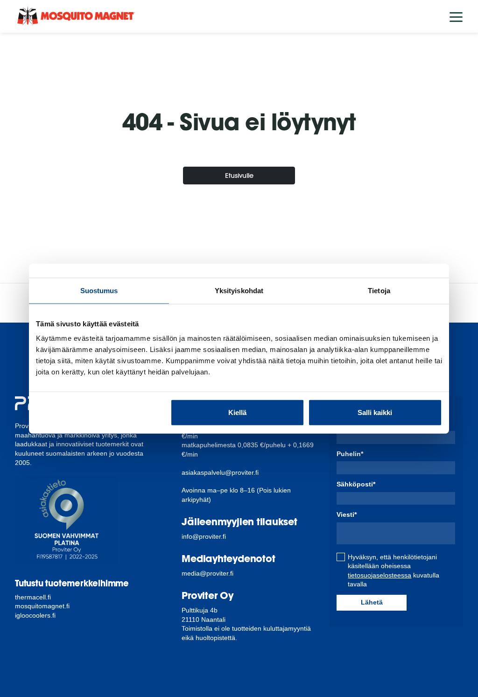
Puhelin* (350, 454)
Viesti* (347, 514)
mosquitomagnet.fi (42, 606)
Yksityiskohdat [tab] (239, 290)
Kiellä (237, 412)
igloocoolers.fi (35, 615)
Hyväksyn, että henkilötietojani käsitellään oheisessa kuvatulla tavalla (393, 570)
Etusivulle (239, 175)
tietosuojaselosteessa (379, 575)
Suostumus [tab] (99, 290)
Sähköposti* (356, 484)
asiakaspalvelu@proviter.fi (220, 472)
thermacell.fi (33, 597)
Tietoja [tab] (379, 290)
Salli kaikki (375, 412)
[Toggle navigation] (456, 16)
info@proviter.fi (204, 536)
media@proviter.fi (207, 573)
